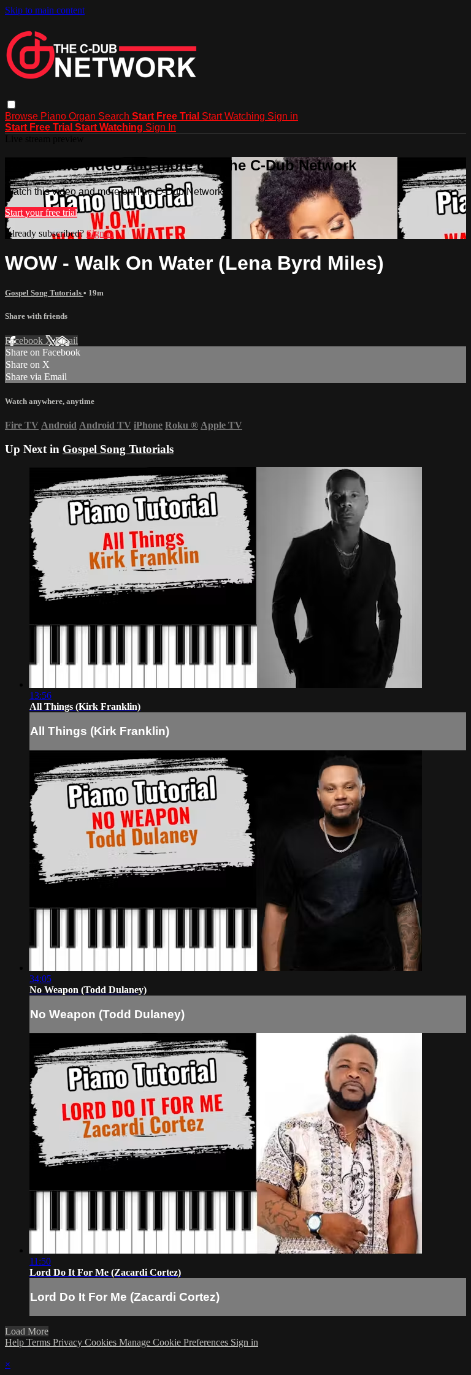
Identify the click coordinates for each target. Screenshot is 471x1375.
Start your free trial (41, 212)
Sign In (160, 127)
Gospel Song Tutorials (44, 292)
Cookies (102, 1342)
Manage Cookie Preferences (175, 1342)
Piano (54, 116)
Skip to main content (45, 10)
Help (15, 1342)
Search (115, 116)
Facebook (25, 340)
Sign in (282, 116)
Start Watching (234, 116)
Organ (83, 116)
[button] (11, 105)
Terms (39, 1342)
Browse (22, 116)
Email (66, 340)
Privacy (69, 1342)
